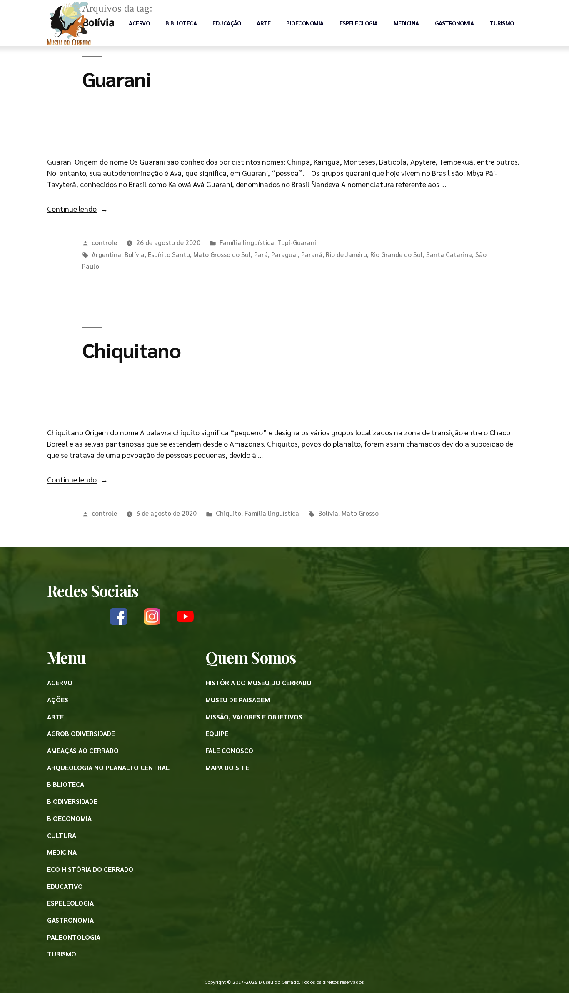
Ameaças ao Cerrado (83, 750)
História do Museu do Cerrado (258, 682)
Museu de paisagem (237, 699)
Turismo (501, 23)
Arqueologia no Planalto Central (108, 767)
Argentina (106, 254)
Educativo (65, 886)
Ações (57, 699)
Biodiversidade (72, 801)
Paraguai (284, 254)
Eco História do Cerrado (90, 869)
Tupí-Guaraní (296, 242)
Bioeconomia (305, 23)
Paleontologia (73, 937)
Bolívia (135, 254)
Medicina (406, 23)
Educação (226, 23)
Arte (263, 23)
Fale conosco (229, 750)
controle (104, 242)
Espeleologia (358, 23)
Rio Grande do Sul (396, 254)
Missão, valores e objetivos (253, 716)
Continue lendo (77, 208)
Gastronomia (454, 23)
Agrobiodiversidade (81, 733)
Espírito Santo (169, 254)
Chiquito (228, 513)
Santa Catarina (449, 254)
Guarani (116, 78)
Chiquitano (131, 349)
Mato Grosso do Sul (222, 254)
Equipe (216, 733)
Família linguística (247, 242)
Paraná (311, 254)
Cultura (61, 835)
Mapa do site (227, 767)
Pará (261, 254)
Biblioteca (181, 23)
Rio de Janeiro (346, 254)
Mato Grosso (360, 513)
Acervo (139, 23)
